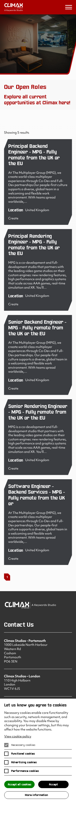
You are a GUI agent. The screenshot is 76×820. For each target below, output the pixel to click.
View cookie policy (17, 736)
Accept (53, 784)
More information (36, 795)
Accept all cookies (19, 784)
